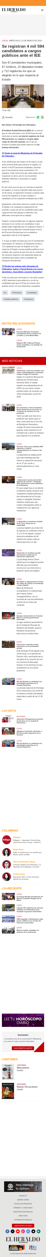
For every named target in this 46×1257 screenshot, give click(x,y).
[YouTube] (18, 1231)
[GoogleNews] (28, 1231)
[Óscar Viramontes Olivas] (6, 864)
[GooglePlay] (38, 1231)
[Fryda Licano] (6, 876)
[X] (13, 1231)
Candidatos (32, 293)
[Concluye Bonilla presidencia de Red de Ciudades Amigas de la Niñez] (8, 897)
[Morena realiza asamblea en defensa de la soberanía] (8, 930)
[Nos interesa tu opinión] (23, 1186)
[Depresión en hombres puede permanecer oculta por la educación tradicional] (8, 562)
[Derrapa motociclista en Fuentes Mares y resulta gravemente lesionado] (8, 625)
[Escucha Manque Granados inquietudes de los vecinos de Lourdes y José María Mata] (8, 332)
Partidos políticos (11, 299)
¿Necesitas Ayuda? (23, 1226)
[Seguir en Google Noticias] (42, 117)
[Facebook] (7, 1231)
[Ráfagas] (6, 839)
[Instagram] (23, 1231)
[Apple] (33, 1231)
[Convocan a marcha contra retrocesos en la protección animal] (8, 658)
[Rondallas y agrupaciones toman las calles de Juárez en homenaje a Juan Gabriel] (8, 593)
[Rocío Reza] (6, 852)
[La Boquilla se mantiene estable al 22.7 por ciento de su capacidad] (8, 532)
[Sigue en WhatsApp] (38, 117)
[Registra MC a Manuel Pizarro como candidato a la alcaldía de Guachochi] (8, 343)
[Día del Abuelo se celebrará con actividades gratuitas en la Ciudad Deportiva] (8, 690)
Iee (5, 293)
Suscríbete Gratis (23, 1048)
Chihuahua (16, 293)
